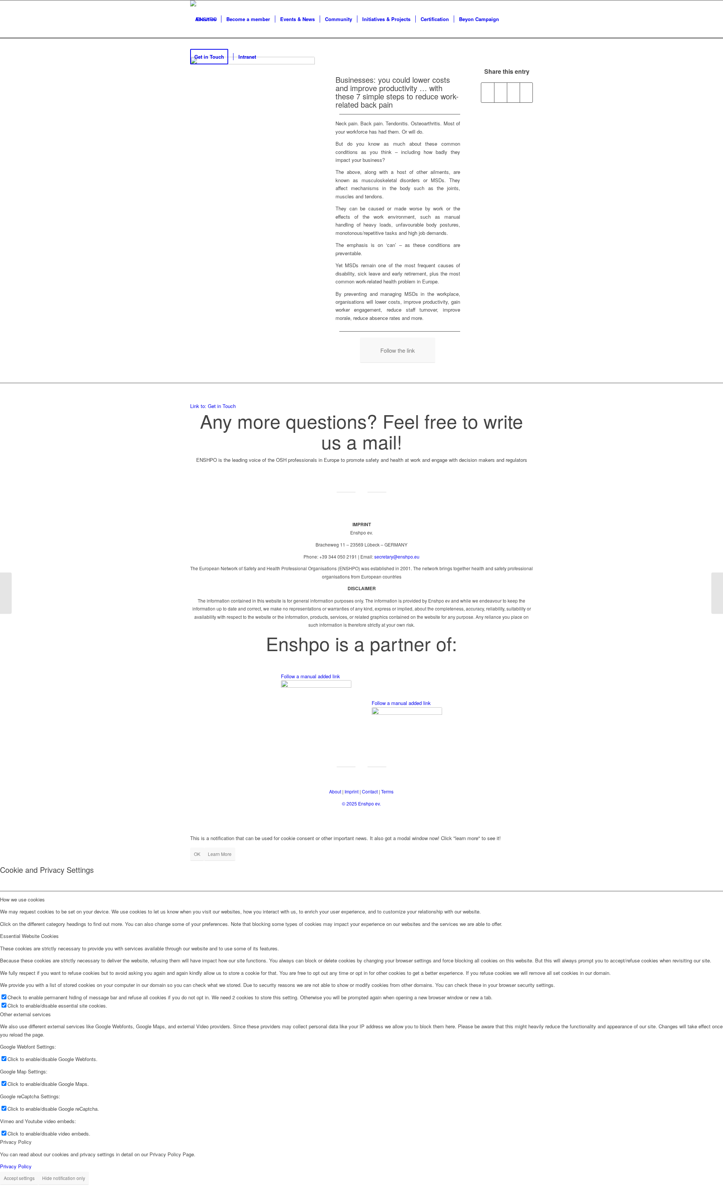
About (335, 791)
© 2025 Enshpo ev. (361, 803)
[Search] (268, 57)
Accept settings (19, 1178)
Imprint (351, 791)
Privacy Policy (16, 1166)
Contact (370, 791)
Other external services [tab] (25, 1014)
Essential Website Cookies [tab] (29, 935)
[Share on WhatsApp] (513, 92)
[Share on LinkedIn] (526, 92)
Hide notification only (63, 1178)
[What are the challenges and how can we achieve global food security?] (6, 593)
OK (197, 854)
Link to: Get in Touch (213, 406)
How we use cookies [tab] (22, 899)
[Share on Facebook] (487, 92)
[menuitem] (205, 19)
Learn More (220, 854)
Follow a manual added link (310, 676)
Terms (387, 791)
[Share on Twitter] (500, 92)
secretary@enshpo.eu (396, 556)
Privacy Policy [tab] (16, 1141)
